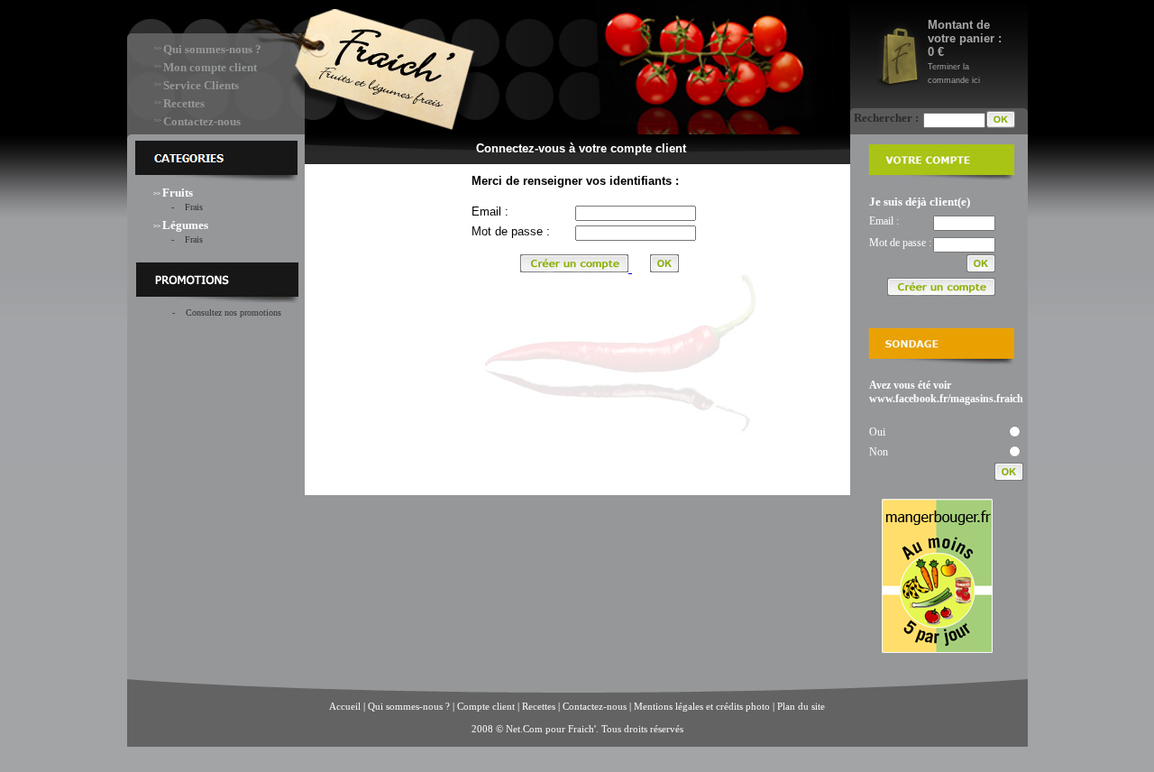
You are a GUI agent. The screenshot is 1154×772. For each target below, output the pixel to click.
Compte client (487, 706)
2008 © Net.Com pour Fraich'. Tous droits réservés (577, 728)
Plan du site (801, 706)
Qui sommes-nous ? (212, 49)
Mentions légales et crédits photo (702, 706)
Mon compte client (210, 67)
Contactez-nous (202, 121)
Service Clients (201, 85)
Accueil (345, 706)
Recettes (184, 103)
